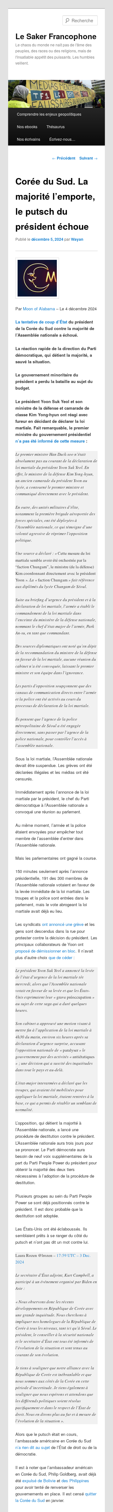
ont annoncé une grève (62, 924)
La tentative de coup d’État (41, 322)
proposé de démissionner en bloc (45, 951)
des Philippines (75, 1480)
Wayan (77, 239)
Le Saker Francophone (55, 36)
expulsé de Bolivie (39, 1480)
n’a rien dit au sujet (32, 1447)
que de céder (60, 957)
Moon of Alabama (39, 309)
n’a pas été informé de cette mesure (50, 441)
